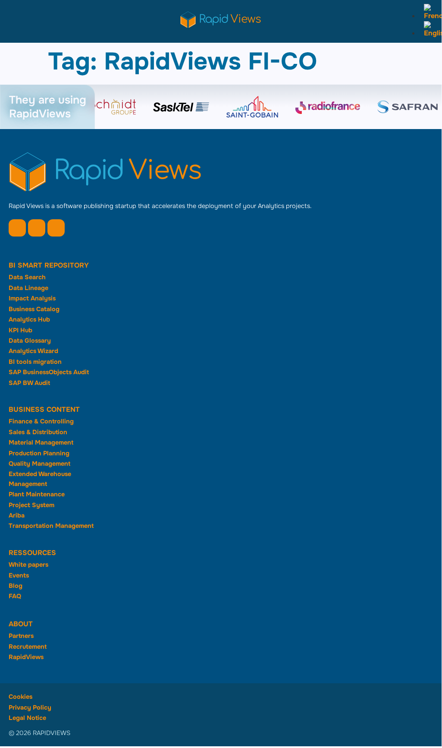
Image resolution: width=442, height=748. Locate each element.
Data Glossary (30, 340)
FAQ (15, 596)
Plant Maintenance (37, 494)
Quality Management (39, 463)
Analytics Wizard (33, 351)
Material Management (41, 442)
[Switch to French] (431, 15)
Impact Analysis (32, 298)
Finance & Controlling (41, 421)
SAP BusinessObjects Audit (49, 372)
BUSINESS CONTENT (44, 409)
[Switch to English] (431, 33)
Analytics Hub (29, 319)
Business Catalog (34, 309)
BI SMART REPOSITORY (49, 265)
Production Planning (39, 453)
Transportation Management (51, 526)
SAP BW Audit (29, 383)
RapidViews (26, 657)
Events (19, 575)
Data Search (27, 277)
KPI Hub (20, 330)
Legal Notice (27, 718)
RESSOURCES (32, 552)
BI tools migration (35, 362)
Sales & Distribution (38, 432)
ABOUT (21, 623)
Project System (31, 505)
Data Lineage (28, 288)
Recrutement (28, 646)
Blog (15, 586)
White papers (28, 564)
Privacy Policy (30, 707)
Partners (21, 636)
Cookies (20, 697)
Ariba (17, 515)
